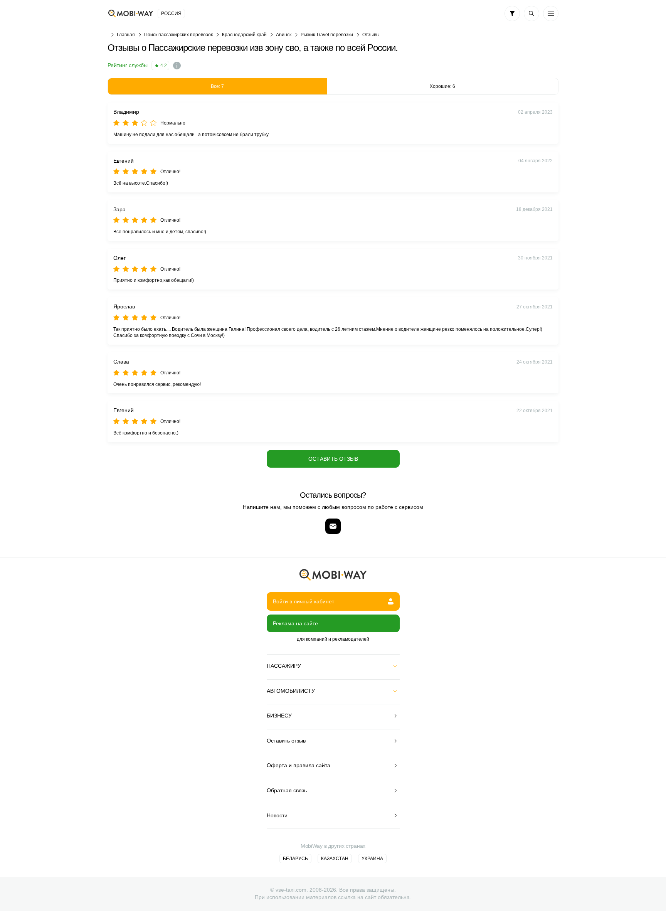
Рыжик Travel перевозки (327, 34)
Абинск (283, 34)
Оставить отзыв (333, 459)
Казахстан (334, 858)
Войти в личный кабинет (303, 601)
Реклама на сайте (295, 623)
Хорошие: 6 (442, 86)
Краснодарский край (244, 34)
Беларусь (295, 858)
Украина (372, 858)
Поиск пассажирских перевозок (178, 34)
